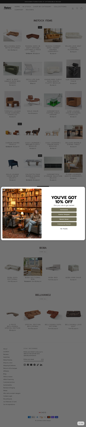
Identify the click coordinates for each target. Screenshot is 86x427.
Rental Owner (64, 219)
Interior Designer (64, 214)
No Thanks (64, 229)
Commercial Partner (64, 224)
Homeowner (64, 210)
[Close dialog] (3, 189)
